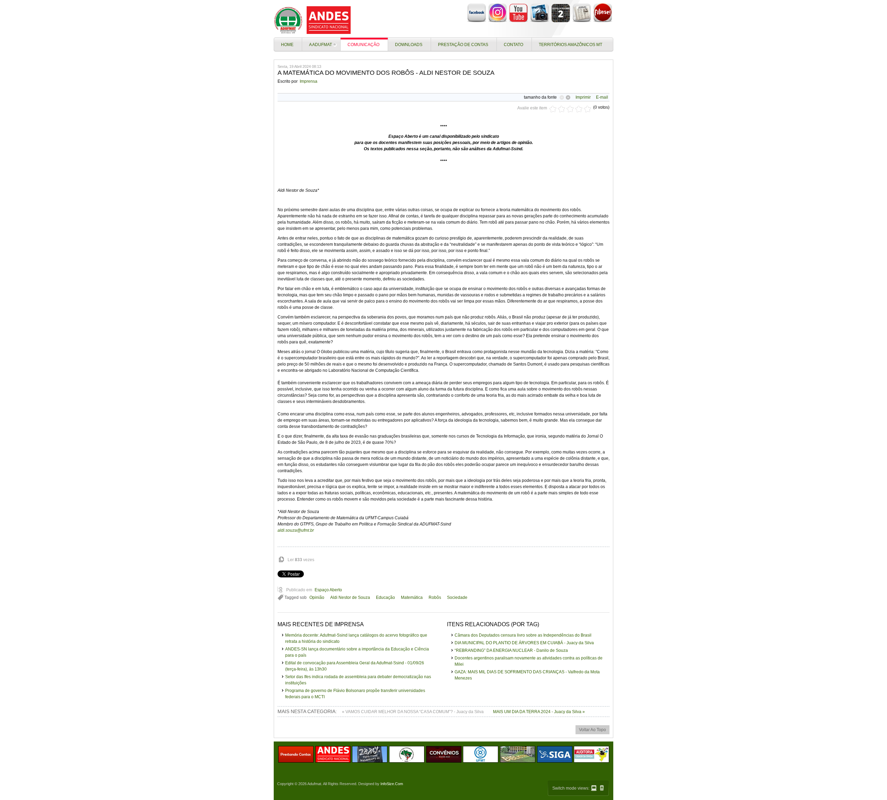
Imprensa (308, 81)
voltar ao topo (592, 729)
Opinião (316, 597)
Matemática (412, 597)
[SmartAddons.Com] (313, 20)
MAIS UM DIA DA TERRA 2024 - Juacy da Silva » (539, 711)
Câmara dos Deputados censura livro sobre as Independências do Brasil (523, 635)
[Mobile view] (602, 788)
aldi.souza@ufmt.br (296, 530)
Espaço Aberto (328, 589)
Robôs (435, 597)
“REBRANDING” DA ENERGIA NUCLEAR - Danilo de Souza (511, 650)
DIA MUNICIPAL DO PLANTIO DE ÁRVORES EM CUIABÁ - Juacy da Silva (524, 642)
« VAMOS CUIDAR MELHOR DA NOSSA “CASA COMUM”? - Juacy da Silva (413, 711)
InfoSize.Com (391, 784)
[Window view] (594, 788)
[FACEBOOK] (476, 21)
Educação (385, 597)
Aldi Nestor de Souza (350, 597)
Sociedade (457, 597)
